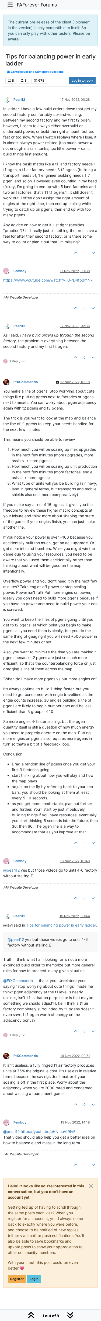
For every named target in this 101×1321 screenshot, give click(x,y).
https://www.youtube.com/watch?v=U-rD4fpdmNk (48, 280)
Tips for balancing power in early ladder (61, 925)
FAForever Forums (37, 5)
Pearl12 (19, 100)
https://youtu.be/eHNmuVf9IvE (48, 1131)
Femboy (19, 271)
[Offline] (8, 99)
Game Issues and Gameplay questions (37, 72)
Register (17, 1279)
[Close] (91, 1186)
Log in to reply (82, 80)
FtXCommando (25, 382)
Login (34, 1279)
